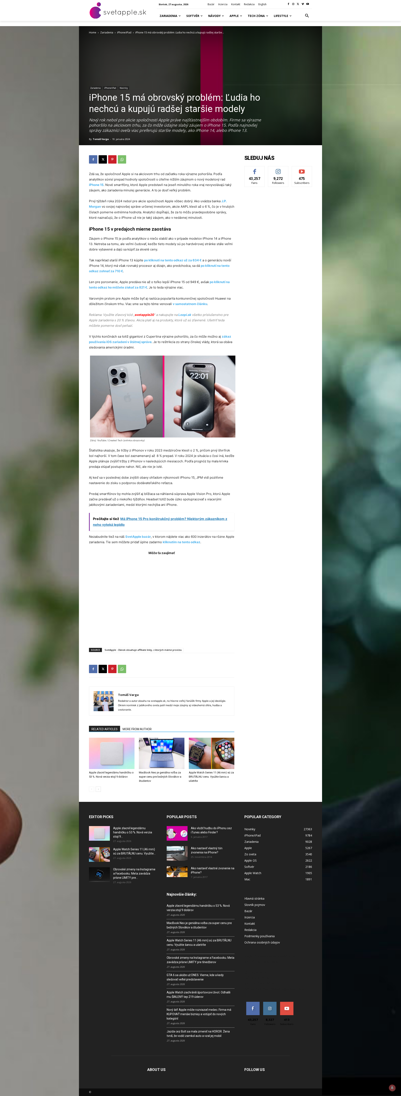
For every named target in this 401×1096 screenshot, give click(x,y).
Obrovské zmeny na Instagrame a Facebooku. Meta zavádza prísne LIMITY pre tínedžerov (200, 960)
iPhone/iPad (124, 32)
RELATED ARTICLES (104, 729)
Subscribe (302, 169)
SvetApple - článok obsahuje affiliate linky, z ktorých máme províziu (143, 649)
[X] (298, 4)
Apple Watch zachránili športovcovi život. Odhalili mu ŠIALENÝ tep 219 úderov (198, 994)
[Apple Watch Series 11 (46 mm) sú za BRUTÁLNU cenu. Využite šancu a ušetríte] (211, 753)
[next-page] (98, 789)
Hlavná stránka (254, 898)
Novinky (124, 87)
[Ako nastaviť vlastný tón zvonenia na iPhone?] (177, 853)
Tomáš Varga (101, 139)
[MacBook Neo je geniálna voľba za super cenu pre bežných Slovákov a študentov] (161, 753)
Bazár (248, 911)
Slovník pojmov (254, 905)
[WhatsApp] (122, 159)
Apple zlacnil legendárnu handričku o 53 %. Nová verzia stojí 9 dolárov (198, 908)
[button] (307, 16)
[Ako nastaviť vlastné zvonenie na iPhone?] (177, 871)
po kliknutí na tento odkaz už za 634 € (173, 260)
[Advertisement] (161, 599)
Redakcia (250, 930)
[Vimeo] (302, 4)
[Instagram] (293, 4)
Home (92, 32)
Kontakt (249, 924)
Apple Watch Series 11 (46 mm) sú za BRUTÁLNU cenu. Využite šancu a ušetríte (211, 776)
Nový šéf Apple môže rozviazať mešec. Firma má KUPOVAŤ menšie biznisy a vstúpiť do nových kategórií (199, 1014)
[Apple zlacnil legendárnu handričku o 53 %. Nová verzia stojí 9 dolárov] (112, 753)
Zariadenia (106, 32)
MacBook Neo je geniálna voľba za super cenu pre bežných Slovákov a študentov (160, 776)
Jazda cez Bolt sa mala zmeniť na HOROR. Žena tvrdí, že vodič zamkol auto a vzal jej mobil (198, 1034)
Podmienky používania (259, 936)
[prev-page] (91, 789)
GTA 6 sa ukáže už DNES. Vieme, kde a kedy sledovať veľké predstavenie (195, 977)
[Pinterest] (112, 159)
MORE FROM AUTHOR (137, 729)
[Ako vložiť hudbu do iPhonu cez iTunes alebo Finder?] (177, 833)
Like (254, 169)
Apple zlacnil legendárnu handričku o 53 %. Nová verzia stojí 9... (132, 832)
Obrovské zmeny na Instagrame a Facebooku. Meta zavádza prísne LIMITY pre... (134, 873)
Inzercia (249, 917)
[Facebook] (288, 4)
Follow (278, 169)
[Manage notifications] (392, 1088)
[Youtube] (307, 4)
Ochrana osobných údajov (262, 942)
